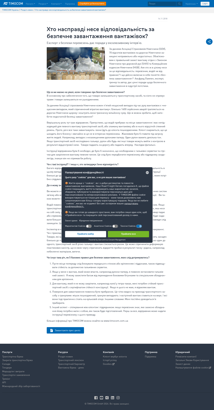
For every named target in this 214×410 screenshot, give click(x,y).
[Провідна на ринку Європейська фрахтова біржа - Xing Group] (107, 398)
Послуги (29, 4)
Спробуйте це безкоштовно (92, 4)
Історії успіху (110, 360)
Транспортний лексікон (71, 360)
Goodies (107, 364)
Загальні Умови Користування (192, 360)
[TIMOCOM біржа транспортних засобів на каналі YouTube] (102, 398)
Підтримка (70, 4)
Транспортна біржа (12, 356)
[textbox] (165, 3)
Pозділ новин (65, 356)
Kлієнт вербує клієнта (115, 356)
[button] (209, 42)
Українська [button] (190, 4)
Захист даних (182, 364)
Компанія (55, 4)
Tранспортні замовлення (16, 375)
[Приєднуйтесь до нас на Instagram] (118, 398)
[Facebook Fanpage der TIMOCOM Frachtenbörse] (96, 398)
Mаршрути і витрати (13, 371)
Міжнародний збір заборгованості (21, 386)
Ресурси (42, 4)
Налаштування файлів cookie (191, 368)
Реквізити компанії (185, 356)
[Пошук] (179, 3)
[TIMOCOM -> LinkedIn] (113, 398)
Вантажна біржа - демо (71, 368)
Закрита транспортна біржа (17, 360)
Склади (6, 364)
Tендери (7, 368)
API (4, 382)
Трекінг (6, 379)
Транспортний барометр (71, 364)
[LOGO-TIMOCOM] (13, 4)
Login (205, 4)
